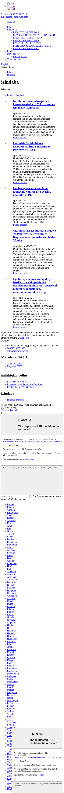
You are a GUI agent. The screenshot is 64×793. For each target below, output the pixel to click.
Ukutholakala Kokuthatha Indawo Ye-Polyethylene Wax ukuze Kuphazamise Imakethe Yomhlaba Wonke (34, 235)
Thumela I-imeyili (9, 410)
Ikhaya (10, 27)
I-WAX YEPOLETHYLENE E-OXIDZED (34, 35)
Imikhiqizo (12, 29)
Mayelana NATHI (15, 54)
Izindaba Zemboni (15, 95)
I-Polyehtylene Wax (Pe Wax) (21, 387)
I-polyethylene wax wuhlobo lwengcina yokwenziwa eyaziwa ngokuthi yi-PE (32, 191)
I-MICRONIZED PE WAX (26, 40)
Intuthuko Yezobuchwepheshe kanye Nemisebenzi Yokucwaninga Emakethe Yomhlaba (34, 104)
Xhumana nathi (14, 59)
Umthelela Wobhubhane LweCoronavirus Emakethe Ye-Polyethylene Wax (32, 146)
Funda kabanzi (20, 137)
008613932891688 (16, 348)
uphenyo (25, 337)
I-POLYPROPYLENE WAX (27, 43)
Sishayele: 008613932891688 (15, 14)
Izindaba (11, 51)
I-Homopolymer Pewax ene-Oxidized (25, 384)
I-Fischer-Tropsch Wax (18, 381)
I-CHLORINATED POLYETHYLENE (32, 45)
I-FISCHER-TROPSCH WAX (27, 37)
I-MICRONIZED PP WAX (26, 48)
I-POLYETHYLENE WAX (26, 32)
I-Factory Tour (20, 56)
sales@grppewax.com (17, 351)
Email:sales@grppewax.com (14, 17)
